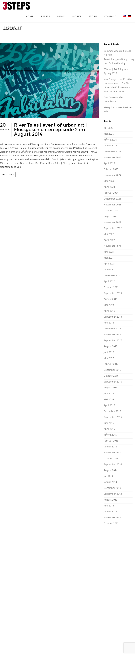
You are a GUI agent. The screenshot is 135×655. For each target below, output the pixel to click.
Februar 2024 (111, 192)
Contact (110, 12)
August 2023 (110, 216)
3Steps (45, 12)
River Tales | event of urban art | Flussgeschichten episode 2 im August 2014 (50, 129)
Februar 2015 (111, 440)
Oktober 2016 (111, 375)
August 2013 (110, 499)
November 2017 (112, 334)
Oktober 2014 (111, 458)
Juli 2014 (108, 476)
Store (93, 12)
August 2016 (110, 387)
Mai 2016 (109, 399)
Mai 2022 (109, 234)
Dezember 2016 (112, 369)
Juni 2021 (109, 251)
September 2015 (113, 417)
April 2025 (109, 163)
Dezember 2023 (112, 198)
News (61, 12)
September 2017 (113, 340)
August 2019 (110, 299)
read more (8, 174)
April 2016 (109, 405)
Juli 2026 (108, 127)
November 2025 (112, 157)
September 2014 (113, 464)
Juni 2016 (109, 393)
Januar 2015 (110, 446)
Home (30, 12)
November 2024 (112, 175)
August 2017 (110, 346)
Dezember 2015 (112, 411)
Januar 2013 (110, 511)
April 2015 (109, 428)
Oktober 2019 (111, 287)
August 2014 (110, 470)
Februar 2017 (111, 363)
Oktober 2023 (111, 210)
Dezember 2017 (112, 328)
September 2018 (113, 316)
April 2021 (109, 263)
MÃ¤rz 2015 (110, 434)
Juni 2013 (109, 505)
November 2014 (112, 452)
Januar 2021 (110, 269)
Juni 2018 (109, 322)
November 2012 (112, 517)
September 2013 (113, 493)
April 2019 (109, 310)
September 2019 (113, 293)
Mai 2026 (109, 133)
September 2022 (113, 228)
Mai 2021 (109, 257)
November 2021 (112, 245)
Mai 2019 (109, 304)
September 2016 (113, 381)
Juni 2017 (109, 352)
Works (76, 12)
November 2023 (112, 204)
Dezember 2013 (112, 487)
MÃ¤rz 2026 (110, 139)
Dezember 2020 (112, 275)
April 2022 (109, 240)
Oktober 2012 (111, 523)
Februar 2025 (111, 169)
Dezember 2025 (112, 151)
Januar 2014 (110, 482)
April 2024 (109, 186)
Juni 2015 (109, 422)
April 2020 (109, 281)
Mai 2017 (109, 358)
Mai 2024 (109, 180)
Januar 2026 (110, 145)
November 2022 (112, 222)
